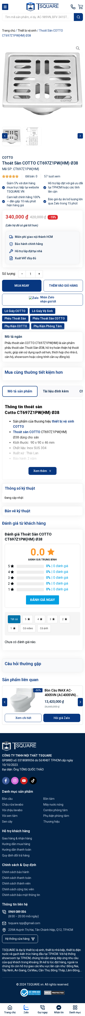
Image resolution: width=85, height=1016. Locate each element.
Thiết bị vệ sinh (27, 30)
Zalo (26, 1012)
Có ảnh (44, 628)
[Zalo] (26, 1007)
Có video (28, 628)
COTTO (7, 158)
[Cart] (80, 6)
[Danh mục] (75, 1007)
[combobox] (38, 17)
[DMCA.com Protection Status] (54, 993)
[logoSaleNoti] (30, 993)
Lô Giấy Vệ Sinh (42, 311)
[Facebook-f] (5, 780)
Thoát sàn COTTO (26, 432)
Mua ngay (21, 285)
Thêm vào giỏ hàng (63, 285)
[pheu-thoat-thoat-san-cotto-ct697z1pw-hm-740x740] (42, 83)
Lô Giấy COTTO (15, 311)
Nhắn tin (59, 1012)
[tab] (20, 391)
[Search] (78, 17)
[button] (4, 136)
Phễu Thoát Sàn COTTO (49, 318)
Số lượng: (9, 274)
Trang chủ (8, 30)
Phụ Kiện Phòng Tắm (48, 326)
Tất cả (14, 619)
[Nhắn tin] (58, 1007)
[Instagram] (15, 780)
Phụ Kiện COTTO (16, 326)
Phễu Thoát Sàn (15, 318)
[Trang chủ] (9, 1007)
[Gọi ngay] (42, 1007)
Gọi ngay (42, 1012)
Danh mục (75, 1012)
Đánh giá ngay (42, 600)
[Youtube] (24, 780)
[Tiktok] (33, 780)
